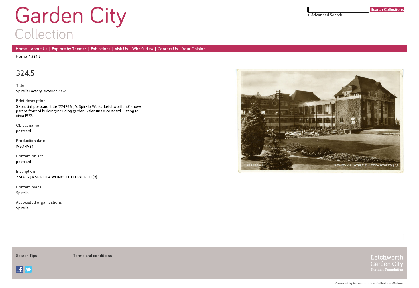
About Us (39, 48)
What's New (142, 48)
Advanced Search (326, 15)
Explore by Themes (69, 48)
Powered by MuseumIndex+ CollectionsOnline (369, 283)
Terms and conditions (92, 255)
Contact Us (168, 48)
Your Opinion (194, 48)
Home (21, 48)
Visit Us (121, 48)
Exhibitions (101, 48)
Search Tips (26, 255)
